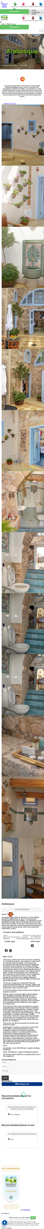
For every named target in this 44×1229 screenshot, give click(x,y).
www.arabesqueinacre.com (26, 939)
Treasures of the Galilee (9, 65)
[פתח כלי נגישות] (4, 1222)
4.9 (22, 909)
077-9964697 (36, 937)
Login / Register (7, 24)
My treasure (14, 11)
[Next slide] (3, 900)
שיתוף (4, 914)
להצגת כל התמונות (9, 103)
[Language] (40, 30)
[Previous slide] (2, 900)
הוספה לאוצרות (10, 913)
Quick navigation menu (36, 12)
